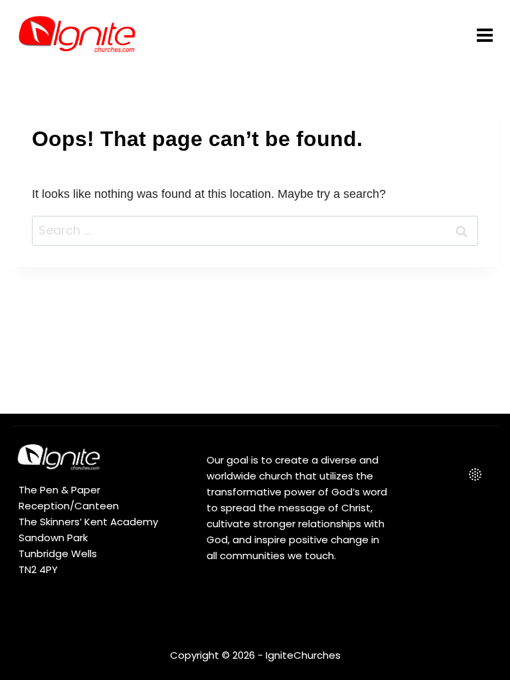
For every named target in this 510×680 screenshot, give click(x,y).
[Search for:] (255, 230)
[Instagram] (446, 474)
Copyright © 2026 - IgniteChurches (255, 655)
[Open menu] (484, 35)
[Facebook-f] (417, 474)
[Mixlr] (474, 474)
